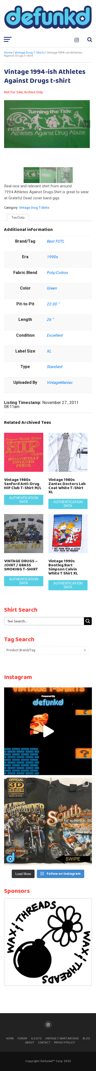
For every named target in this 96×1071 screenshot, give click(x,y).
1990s (52, 257)
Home (8, 52)
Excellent (54, 335)
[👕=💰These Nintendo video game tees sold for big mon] (48, 731)
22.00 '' (53, 304)
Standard (54, 366)
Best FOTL (55, 241)
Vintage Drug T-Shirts (30, 52)
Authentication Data (23, 500)
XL (49, 351)
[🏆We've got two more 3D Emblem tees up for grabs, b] (48, 821)
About (29, 1042)
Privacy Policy (64, 1042)
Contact (44, 1042)
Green (52, 288)
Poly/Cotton (57, 272)
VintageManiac (59, 382)
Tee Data (18, 217)
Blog (86, 1038)
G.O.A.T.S (36, 1038)
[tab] (18, 217)
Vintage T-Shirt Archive (62, 1038)
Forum (22, 1038)
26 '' (50, 319)
